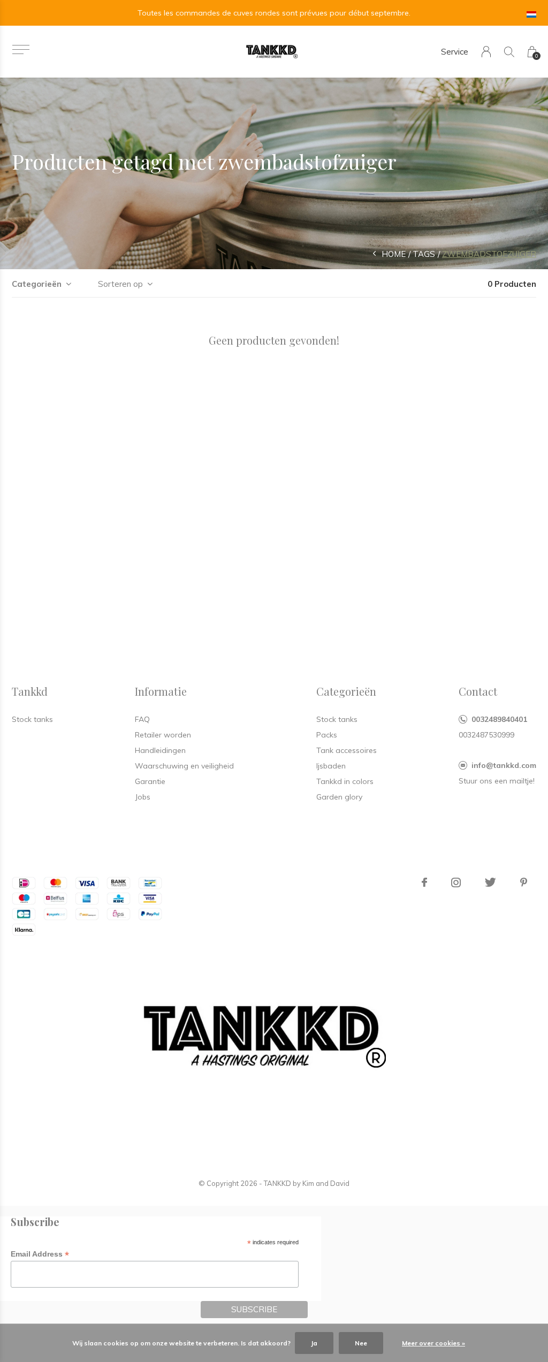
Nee (361, 1343)
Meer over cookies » (433, 1343)
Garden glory (339, 797)
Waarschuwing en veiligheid (184, 766)
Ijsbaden (331, 766)
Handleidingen (160, 750)
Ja (314, 1343)
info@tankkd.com (503, 765)
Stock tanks (336, 719)
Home (394, 254)
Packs (326, 735)
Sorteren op (120, 284)
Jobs (142, 797)
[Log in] (486, 51)
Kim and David (325, 1183)
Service (454, 52)
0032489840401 (499, 719)
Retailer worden (163, 735)
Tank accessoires (346, 750)
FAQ (142, 719)
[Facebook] (424, 882)
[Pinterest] (523, 882)
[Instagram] (456, 882)
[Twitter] (490, 882)
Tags (424, 254)
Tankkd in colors (345, 781)
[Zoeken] (509, 51)
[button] (20, 49)
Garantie (150, 781)
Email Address (40, 1254)
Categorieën (37, 284)
